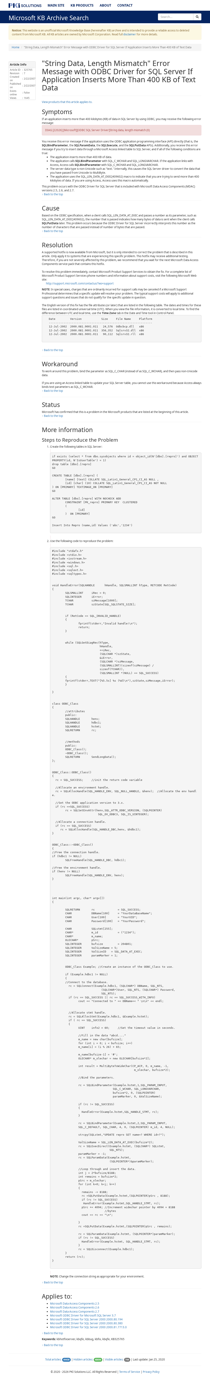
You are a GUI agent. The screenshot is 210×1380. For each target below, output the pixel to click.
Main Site (56, 5)
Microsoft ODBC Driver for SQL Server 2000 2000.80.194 (86, 1319)
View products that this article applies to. (67, 102)
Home (15, 47)
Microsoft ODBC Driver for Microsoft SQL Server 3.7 (83, 1315)
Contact (124, 5)
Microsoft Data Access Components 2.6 (74, 1307)
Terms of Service (129, 1372)
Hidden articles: (83, 1359)
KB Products (82, 5)
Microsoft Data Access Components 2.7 (74, 1311)
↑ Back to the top (52, 194)
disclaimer (129, 34)
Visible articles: (114, 1359)
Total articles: (53, 1359)
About (105, 5)
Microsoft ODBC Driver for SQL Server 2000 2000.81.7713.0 (88, 1327)
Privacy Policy (151, 1372)
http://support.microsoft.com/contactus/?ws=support (80, 283)
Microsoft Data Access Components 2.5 (74, 1303)
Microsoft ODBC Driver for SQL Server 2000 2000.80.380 (86, 1323)
